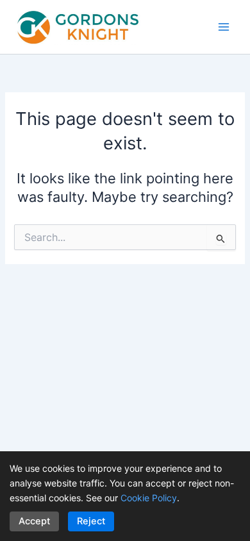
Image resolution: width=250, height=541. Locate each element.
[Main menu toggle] (223, 26)
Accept (34, 521)
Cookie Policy (149, 497)
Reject (91, 521)
